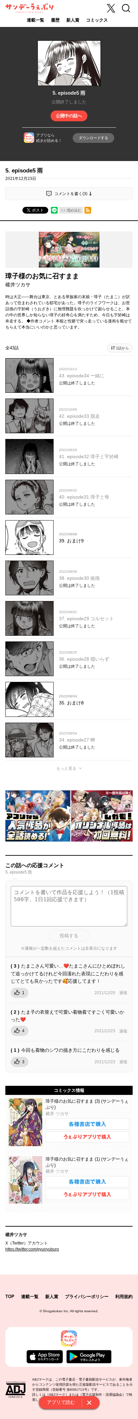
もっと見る (66, 768)
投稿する (69, 935)
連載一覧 (35, 20)
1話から (122, 348)
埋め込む (74, 210)
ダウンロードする (93, 138)
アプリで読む (61, 1402)
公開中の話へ (69, 115)
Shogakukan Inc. (56, 1311)
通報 (123, 992)
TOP (9, 1296)
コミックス (97, 20)
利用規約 (124, 1296)
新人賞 (72, 20)
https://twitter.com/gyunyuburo (32, 1249)
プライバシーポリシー (87, 1296)
